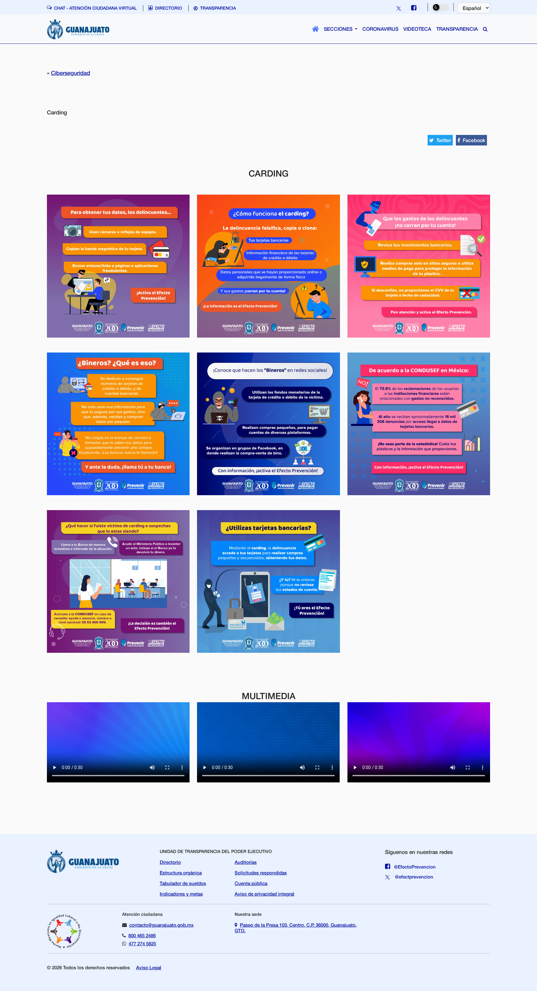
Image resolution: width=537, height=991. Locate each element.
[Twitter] (399, 7)
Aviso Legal (148, 967)
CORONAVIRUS (380, 29)
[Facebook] (415, 7)
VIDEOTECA (417, 29)
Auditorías (246, 862)
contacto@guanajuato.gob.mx (161, 925)
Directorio (170, 862)
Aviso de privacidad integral (264, 894)
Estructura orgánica (181, 872)
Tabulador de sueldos (183, 883)
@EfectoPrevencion (414, 866)
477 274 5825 (142, 943)
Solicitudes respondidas (261, 872)
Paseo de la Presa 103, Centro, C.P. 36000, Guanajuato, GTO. (296, 927)
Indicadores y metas (181, 894)
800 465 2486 (142, 935)
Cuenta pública (251, 883)
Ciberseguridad (70, 72)
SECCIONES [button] (339, 29)
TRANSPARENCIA (457, 29)
